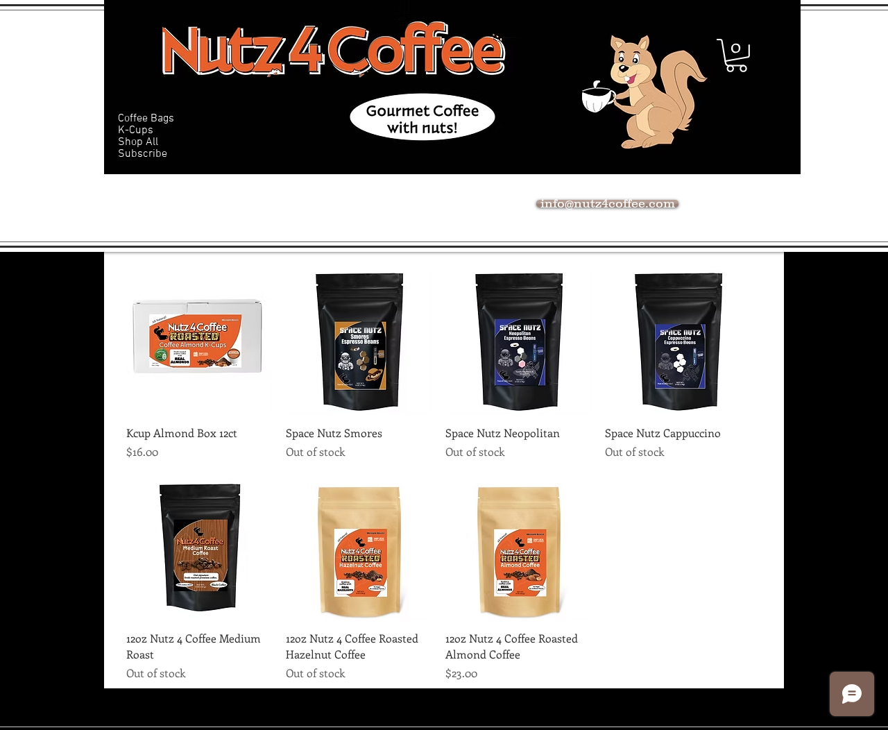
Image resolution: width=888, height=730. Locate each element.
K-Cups (135, 131)
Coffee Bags (146, 119)
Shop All (138, 142)
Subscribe (142, 154)
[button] (736, 55)
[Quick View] (199, 341)
